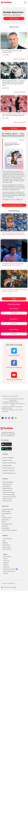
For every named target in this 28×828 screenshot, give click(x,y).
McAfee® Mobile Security (9, 473)
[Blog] (16, 418)
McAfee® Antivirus (7, 465)
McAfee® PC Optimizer (8, 470)
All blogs (14, 298)
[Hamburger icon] (25, 2)
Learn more (14, 313)
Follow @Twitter (14, 355)
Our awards (14, 128)
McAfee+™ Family (7, 460)
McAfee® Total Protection (9, 463)
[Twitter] (2, 418)
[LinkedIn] (12, 418)
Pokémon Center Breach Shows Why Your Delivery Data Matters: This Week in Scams (13, 233)
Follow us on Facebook (14, 367)
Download (14, 323)
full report (12, 199)
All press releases (13, 18)
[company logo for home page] (6, 2)
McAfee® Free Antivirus (8, 468)
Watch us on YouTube (14, 379)
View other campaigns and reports (14, 205)
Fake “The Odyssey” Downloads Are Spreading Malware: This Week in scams (14, 290)
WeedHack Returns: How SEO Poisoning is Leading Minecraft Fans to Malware (13, 264)
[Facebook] (6, 418)
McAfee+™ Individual (7, 457)
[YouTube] (9, 418)
